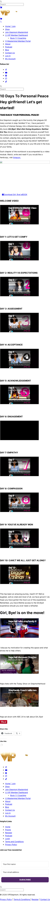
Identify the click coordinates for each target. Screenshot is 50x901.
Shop (7, 29)
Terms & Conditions (22, 899)
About (7, 44)
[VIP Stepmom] (10, 16)
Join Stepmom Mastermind (16, 32)
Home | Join (10, 26)
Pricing (8, 830)
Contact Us (10, 53)
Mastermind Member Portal (19, 41)
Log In (8, 56)
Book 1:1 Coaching (18, 38)
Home (7, 827)
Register (8, 833)
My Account (10, 59)
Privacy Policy (11, 844)
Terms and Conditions (14, 841)
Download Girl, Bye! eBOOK (15, 194)
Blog (7, 50)
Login (7, 838)
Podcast (8, 47)
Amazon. (17, 157)
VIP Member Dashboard (17, 35)
